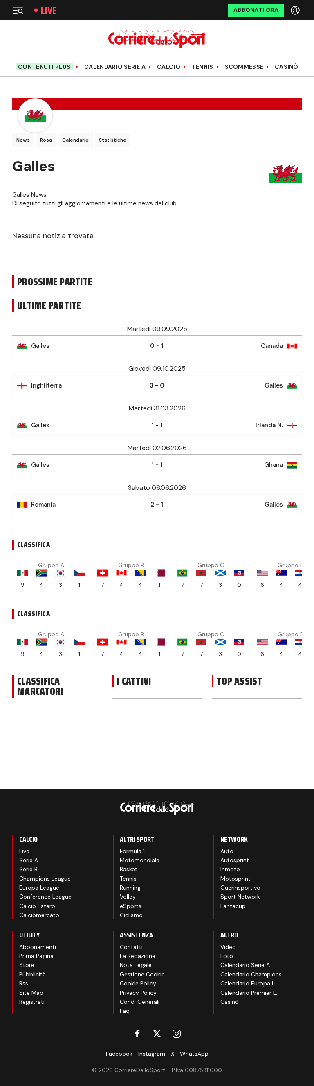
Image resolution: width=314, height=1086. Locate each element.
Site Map (31, 992)
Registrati (32, 1001)
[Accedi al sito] (296, 10)
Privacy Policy (138, 992)
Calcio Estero (37, 906)
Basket (128, 869)
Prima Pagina (36, 956)
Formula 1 (132, 851)
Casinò (286, 66)
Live (48, 10)
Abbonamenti (37, 947)
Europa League (39, 887)
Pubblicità (32, 974)
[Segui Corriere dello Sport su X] (157, 1034)
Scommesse (244, 66)
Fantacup (233, 906)
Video (228, 947)
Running (130, 887)
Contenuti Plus (44, 66)
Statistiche (112, 140)
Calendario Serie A (115, 66)
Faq (125, 1010)
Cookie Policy (138, 983)
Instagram (151, 1053)
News (23, 140)
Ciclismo (131, 915)
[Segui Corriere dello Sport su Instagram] (177, 1034)
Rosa (46, 140)
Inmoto (230, 869)
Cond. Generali (139, 1001)
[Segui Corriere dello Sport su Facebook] (137, 1034)
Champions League (45, 878)
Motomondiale (139, 860)
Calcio (168, 66)
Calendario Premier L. (248, 992)
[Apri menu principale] (18, 10)
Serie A (28, 860)
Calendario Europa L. (248, 983)
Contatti (131, 947)
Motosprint (235, 878)
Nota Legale (136, 965)
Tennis (202, 66)
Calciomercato (39, 915)
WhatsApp (194, 1053)
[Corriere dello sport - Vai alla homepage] (156, 39)
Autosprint (234, 860)
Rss (23, 983)
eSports (130, 906)
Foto (226, 956)
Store (26, 965)
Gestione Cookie (142, 974)
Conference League (45, 896)
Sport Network (240, 896)
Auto (226, 851)
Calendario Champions (251, 974)
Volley (128, 896)
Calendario (75, 140)
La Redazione (137, 956)
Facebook (119, 1053)
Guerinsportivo (240, 887)
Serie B (28, 869)
